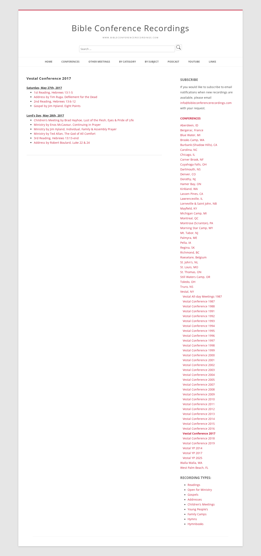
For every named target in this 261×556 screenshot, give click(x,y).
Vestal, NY (187, 291)
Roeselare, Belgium (193, 257)
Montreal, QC (189, 218)
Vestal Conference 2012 (199, 409)
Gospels (193, 494)
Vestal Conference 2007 (199, 384)
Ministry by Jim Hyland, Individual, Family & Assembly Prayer (75, 129)
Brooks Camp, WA (192, 140)
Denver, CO (188, 174)
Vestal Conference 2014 (199, 419)
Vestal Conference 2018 (199, 438)
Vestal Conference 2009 (199, 394)
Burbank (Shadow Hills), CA (198, 145)
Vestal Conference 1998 (199, 345)
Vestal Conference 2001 (199, 360)
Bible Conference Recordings (130, 28)
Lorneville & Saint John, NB (198, 203)
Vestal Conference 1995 (199, 331)
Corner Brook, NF (191, 159)
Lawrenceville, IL (191, 199)
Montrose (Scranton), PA (196, 223)
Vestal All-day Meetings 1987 (202, 296)
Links (212, 61)
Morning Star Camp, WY (196, 228)
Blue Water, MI (190, 135)
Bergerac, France (191, 130)
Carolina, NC (188, 150)
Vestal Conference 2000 (199, 355)
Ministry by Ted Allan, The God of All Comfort (64, 134)
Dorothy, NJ (188, 179)
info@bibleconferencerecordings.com (206, 103)
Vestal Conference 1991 (199, 311)
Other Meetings (99, 61)
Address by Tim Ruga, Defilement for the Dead (65, 97)
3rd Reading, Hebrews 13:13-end (56, 138)
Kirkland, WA (189, 189)
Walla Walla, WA (191, 463)
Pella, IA (185, 243)
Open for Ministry (200, 490)
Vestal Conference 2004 (199, 375)
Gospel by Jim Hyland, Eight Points (57, 106)
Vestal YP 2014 (192, 448)
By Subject (152, 61)
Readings (194, 485)
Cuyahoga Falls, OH (193, 164)
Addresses (195, 499)
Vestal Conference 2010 (199, 399)
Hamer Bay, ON (190, 184)
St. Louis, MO (189, 267)
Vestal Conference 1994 (199, 326)
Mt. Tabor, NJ (189, 233)
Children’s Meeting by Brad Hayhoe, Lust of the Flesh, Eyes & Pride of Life (84, 120)
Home (48, 61)
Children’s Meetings (201, 504)
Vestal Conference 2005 (199, 380)
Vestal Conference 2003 (199, 370)
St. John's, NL (189, 262)
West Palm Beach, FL (194, 468)
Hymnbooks (195, 524)
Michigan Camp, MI (193, 213)
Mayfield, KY (188, 208)
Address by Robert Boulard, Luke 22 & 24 (62, 143)
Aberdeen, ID (189, 125)
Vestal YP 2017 (192, 453)
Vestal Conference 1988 (199, 306)
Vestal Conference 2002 (199, 365)
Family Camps (197, 514)
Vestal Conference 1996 (199, 336)
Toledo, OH (187, 282)
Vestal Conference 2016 (199, 428)
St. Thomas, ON (190, 272)
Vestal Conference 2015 (199, 424)
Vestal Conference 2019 (199, 443)
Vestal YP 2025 (192, 458)
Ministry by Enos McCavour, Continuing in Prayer (67, 125)
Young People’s (198, 509)
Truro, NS (186, 287)
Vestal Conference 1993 (199, 321)
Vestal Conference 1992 (199, 316)
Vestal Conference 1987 (199, 301)
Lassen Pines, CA (191, 194)
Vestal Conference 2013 (199, 414)
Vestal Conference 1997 (199, 340)
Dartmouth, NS (190, 169)
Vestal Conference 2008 (199, 389)
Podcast (173, 61)
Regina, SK (187, 247)
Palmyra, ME (188, 238)
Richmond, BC (189, 252)
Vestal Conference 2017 (199, 433)
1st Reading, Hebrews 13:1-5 (53, 92)
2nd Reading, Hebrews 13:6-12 (55, 101)
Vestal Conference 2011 (199, 404)
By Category (127, 61)
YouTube (194, 61)
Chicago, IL (187, 155)
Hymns (192, 519)
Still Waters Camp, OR (195, 277)
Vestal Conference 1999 (199, 350)
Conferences (70, 61)
